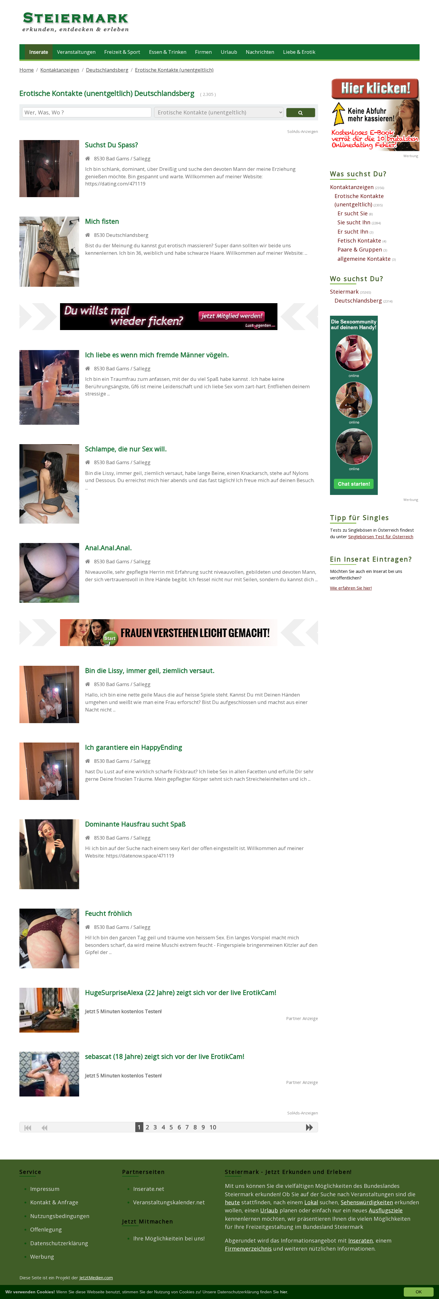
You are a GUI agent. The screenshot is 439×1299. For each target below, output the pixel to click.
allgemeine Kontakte (364, 258)
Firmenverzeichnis (248, 1248)
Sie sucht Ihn (353, 222)
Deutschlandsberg (107, 69)
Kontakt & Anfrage (54, 1202)
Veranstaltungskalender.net (169, 1202)
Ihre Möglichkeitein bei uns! (169, 1238)
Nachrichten (260, 51)
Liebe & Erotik (299, 51)
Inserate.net (148, 1188)
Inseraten (360, 1240)
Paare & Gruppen (359, 249)
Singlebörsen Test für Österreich (380, 536)
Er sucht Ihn (352, 231)
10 (213, 1127)
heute (232, 1202)
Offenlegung (46, 1229)
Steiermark (344, 291)
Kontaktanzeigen (59, 69)
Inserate (38, 51)
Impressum (44, 1188)
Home (26, 69)
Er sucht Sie (352, 213)
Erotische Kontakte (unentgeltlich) (174, 69)
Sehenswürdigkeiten (367, 1202)
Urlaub (229, 51)
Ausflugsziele (386, 1210)
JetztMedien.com (96, 1277)
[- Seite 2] (309, 1127)
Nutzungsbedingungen (59, 1216)
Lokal (311, 1202)
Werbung (42, 1256)
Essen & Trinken (167, 51)
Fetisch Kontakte (359, 240)
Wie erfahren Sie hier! (351, 588)
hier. (284, 1291)
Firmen (203, 51)
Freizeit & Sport (122, 51)
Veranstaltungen (76, 51)
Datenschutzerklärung (59, 1243)
